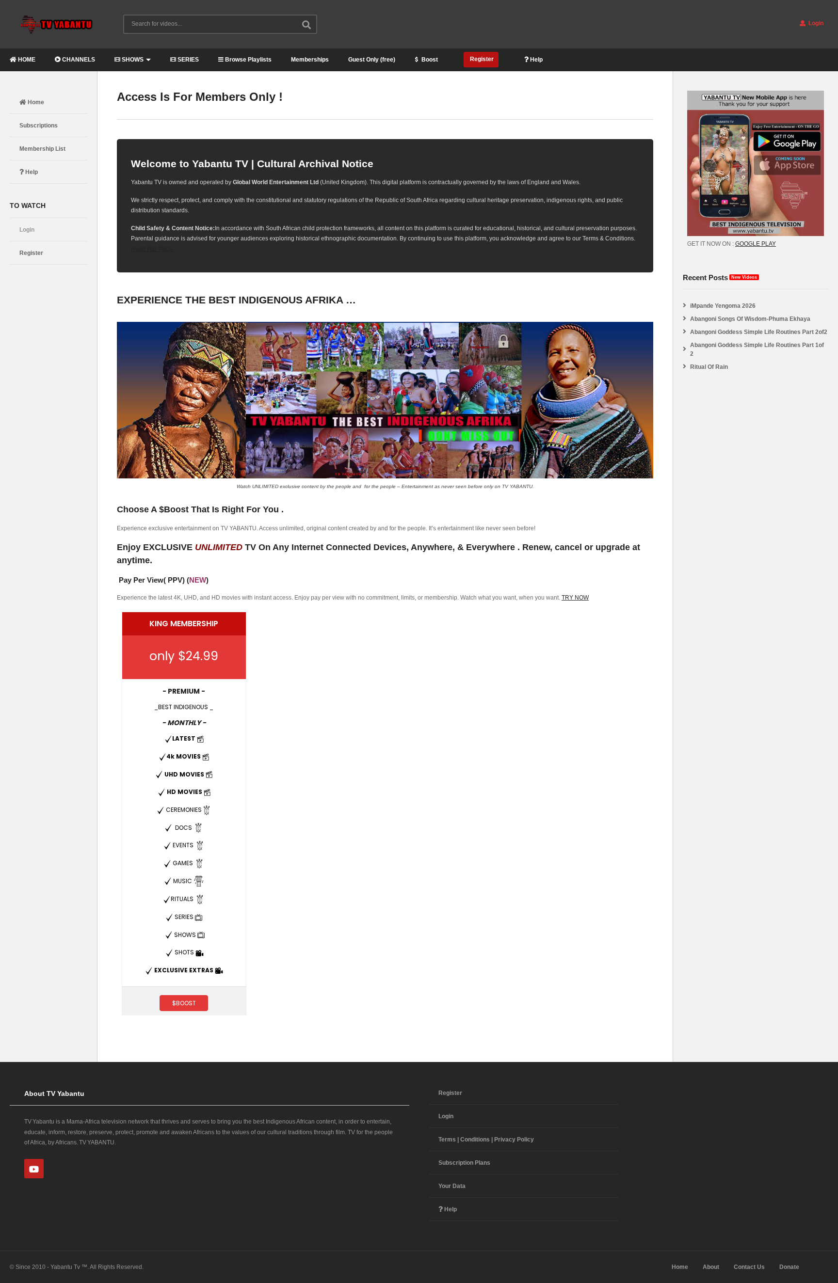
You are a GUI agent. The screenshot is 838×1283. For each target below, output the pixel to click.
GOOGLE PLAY (755, 243)
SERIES (187, 59)
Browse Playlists (248, 59)
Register (481, 59)
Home (35, 102)
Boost (429, 59)
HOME (25, 59)
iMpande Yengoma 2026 (723, 305)
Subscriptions (38, 125)
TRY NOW (575, 597)
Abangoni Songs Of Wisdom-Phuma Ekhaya (750, 319)
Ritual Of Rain (709, 367)
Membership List (42, 148)
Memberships (310, 59)
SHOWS (132, 59)
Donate (789, 1267)
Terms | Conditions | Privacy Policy (486, 1139)
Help (536, 59)
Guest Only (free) (371, 59)
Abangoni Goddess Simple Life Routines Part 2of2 (758, 332)
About (711, 1267)
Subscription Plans (464, 1162)
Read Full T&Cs (152, 249)
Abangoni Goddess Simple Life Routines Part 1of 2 (757, 349)
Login (815, 23)
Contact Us (749, 1267)
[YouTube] (34, 1168)
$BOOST (184, 1003)
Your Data (452, 1186)
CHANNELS (78, 59)
